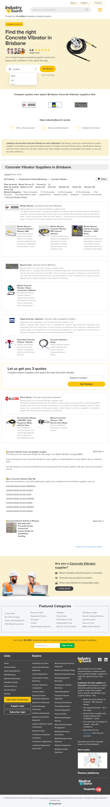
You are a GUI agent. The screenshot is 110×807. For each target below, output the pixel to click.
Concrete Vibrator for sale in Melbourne (20, 486)
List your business (17, 699)
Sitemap (7, 694)
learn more (64, 588)
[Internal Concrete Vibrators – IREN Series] (88, 224)
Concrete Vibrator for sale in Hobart (19, 503)
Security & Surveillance (63, 702)
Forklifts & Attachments (41, 713)
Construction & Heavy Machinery (33, 179)
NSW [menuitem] (13, 76)
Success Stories (10, 690)
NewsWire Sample (11, 682)
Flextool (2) (41, 184)
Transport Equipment (62, 710)
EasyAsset (87, 733)
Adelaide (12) (64, 187)
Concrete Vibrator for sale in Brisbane (20, 507)
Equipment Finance (39, 616)
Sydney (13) (40, 187)
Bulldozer (75, 194)
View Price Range (48, 75)
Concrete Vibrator (59, 179)
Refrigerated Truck (64, 623)
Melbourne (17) (26, 187)
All (49, 184)
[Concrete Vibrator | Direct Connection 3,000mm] (21, 283)
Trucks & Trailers (61, 714)
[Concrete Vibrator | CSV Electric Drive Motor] (54, 415)
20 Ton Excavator (65, 192)
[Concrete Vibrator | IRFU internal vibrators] (55, 224)
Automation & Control (40, 663)
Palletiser (60, 613)
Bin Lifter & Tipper (12, 617)
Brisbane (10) (89, 187)
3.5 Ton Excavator (83, 192)
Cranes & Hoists (38, 692)
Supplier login (17, 706)
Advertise (98, 3)
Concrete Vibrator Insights (16, 197)
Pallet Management (62, 692)
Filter (103, 179)
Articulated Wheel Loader (25, 194)
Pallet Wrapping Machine (41, 626)
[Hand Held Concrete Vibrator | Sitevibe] (21, 337)
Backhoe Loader (61, 194)
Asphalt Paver (45, 194)
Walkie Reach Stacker (91, 626)
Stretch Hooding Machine (93, 616)
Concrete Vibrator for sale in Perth (18, 494)
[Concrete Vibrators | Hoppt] (54, 337)
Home (6, 663)
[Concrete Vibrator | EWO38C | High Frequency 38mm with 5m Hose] (21, 415)
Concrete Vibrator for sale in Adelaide (20, 498)
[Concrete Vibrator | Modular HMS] (21, 224)
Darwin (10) (8, 189)
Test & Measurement (62, 706)
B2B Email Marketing (12, 679)
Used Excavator (89, 619)
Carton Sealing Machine (14, 620)
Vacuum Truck (88, 623)
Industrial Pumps (38, 731)
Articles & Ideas (10, 667)
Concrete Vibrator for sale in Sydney (19, 490)
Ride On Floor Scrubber (66, 626)
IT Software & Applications (42, 742)
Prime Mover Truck (64, 619)
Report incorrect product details (89, 547)
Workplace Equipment (63, 745)
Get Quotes (48, 69)
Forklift (33, 623)
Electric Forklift (37, 613)
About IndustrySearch (12, 671)
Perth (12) (52, 187)
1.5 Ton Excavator (48, 192)
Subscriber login (17, 712)
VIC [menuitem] (12, 80)
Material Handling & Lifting (64, 670)
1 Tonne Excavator (30, 192)
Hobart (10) (76, 187)
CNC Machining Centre (14, 624)
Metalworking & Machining (65, 674)
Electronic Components (41, 702)
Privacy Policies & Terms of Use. (49, 798)
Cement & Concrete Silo (92, 194)
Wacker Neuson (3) (26, 184)
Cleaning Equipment (39, 674)
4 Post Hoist (10, 613)
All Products (9, 179)
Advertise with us (10, 686)
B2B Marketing (9, 675)
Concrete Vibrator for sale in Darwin (19, 511)
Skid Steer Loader (89, 613)
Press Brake (62, 616)
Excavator (35, 619)
